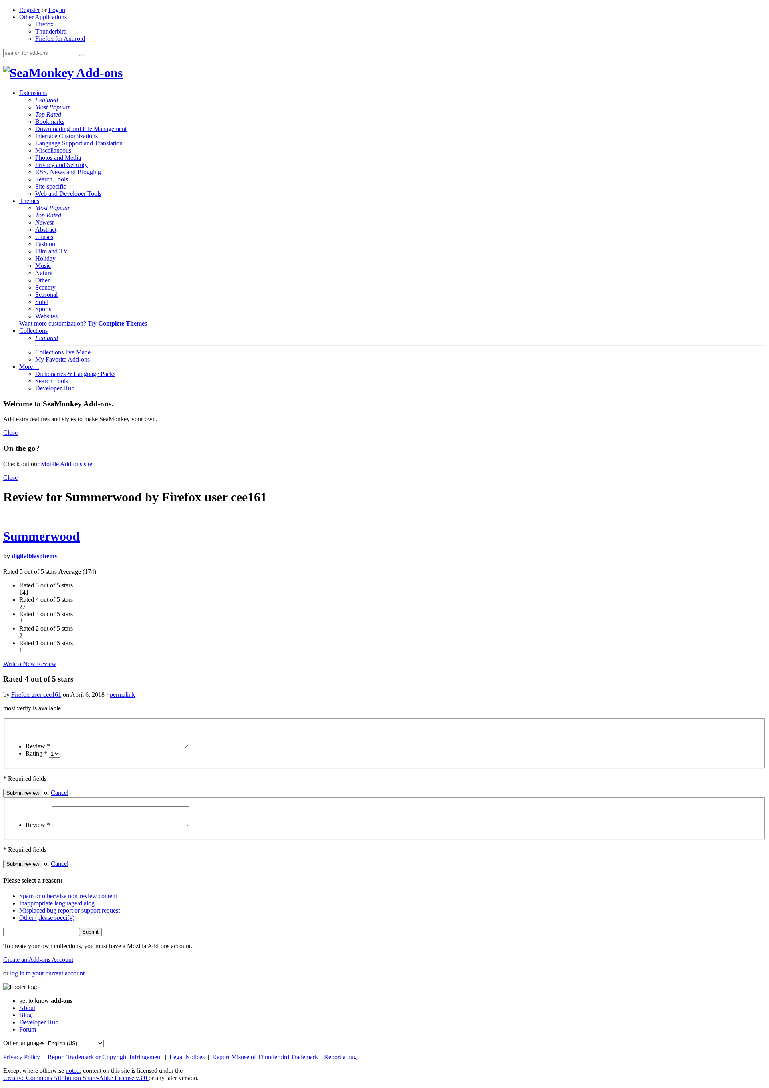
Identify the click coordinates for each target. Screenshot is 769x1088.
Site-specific (50, 186)
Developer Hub (54, 388)
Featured (46, 100)
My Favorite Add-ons (62, 359)
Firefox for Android (60, 38)
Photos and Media (58, 157)
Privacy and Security (61, 164)
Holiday (45, 258)
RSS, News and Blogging (68, 172)
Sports (43, 309)
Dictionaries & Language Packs (75, 373)
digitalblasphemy (35, 556)
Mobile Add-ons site (66, 464)
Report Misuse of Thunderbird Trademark (266, 1057)
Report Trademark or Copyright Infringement (105, 1057)
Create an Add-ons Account (38, 959)
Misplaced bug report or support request (69, 910)
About (27, 1007)
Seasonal (46, 294)
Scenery (45, 287)
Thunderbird (51, 31)
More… (29, 366)
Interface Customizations (66, 136)
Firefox (44, 24)
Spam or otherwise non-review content (68, 896)
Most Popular (52, 107)
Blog (25, 1015)
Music (43, 265)
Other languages (23, 1043)
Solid (41, 301)
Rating (36, 753)
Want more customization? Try (83, 323)
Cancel (59, 792)
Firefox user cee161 (36, 694)
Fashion (45, 244)
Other (42, 280)
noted (73, 1070)
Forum (27, 1029)
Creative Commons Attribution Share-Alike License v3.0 (76, 1077)
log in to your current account (47, 973)
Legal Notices (187, 1057)
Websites (46, 316)
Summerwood (41, 536)
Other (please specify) (46, 917)
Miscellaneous (53, 150)
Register (29, 9)
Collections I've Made (63, 352)
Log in (56, 9)
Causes (44, 236)
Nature (43, 272)
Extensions (33, 92)
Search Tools (51, 179)
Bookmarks (49, 121)
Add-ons (98, 73)
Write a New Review (29, 663)
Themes (29, 200)
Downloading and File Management (81, 128)
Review (38, 746)
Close (10, 432)
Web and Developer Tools (68, 193)
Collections (33, 330)
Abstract (45, 229)
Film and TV (51, 251)
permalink (122, 694)
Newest (44, 222)
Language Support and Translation (79, 143)
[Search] (82, 55)
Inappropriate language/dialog (57, 903)
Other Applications (43, 17)
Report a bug (340, 1057)
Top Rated (48, 114)
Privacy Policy (22, 1057)
